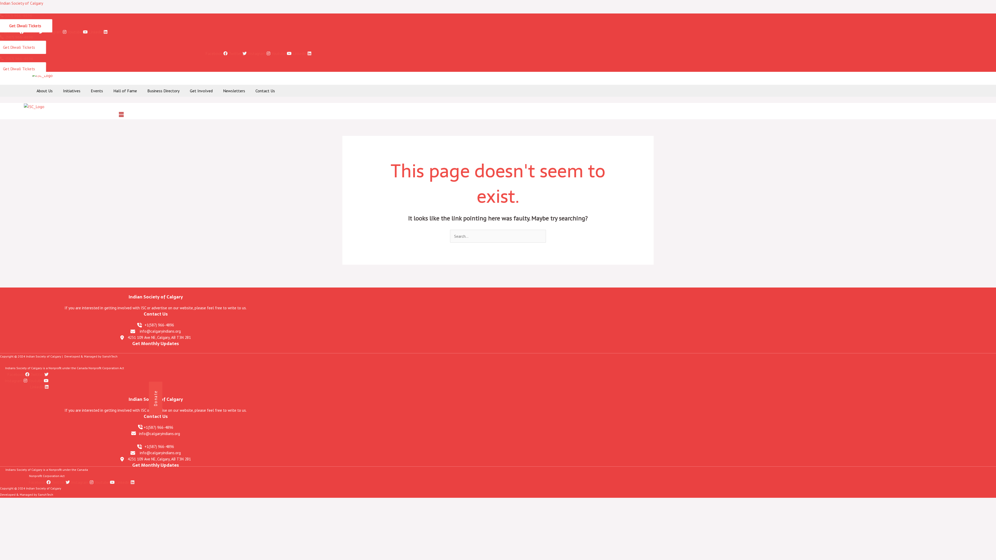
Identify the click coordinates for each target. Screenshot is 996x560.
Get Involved (201, 90)
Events (97, 90)
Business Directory (163, 90)
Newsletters (234, 90)
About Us (45, 90)
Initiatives (71, 90)
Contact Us (265, 90)
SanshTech (109, 356)
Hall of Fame (125, 90)
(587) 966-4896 (18, 15)
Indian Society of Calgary (21, 3)
